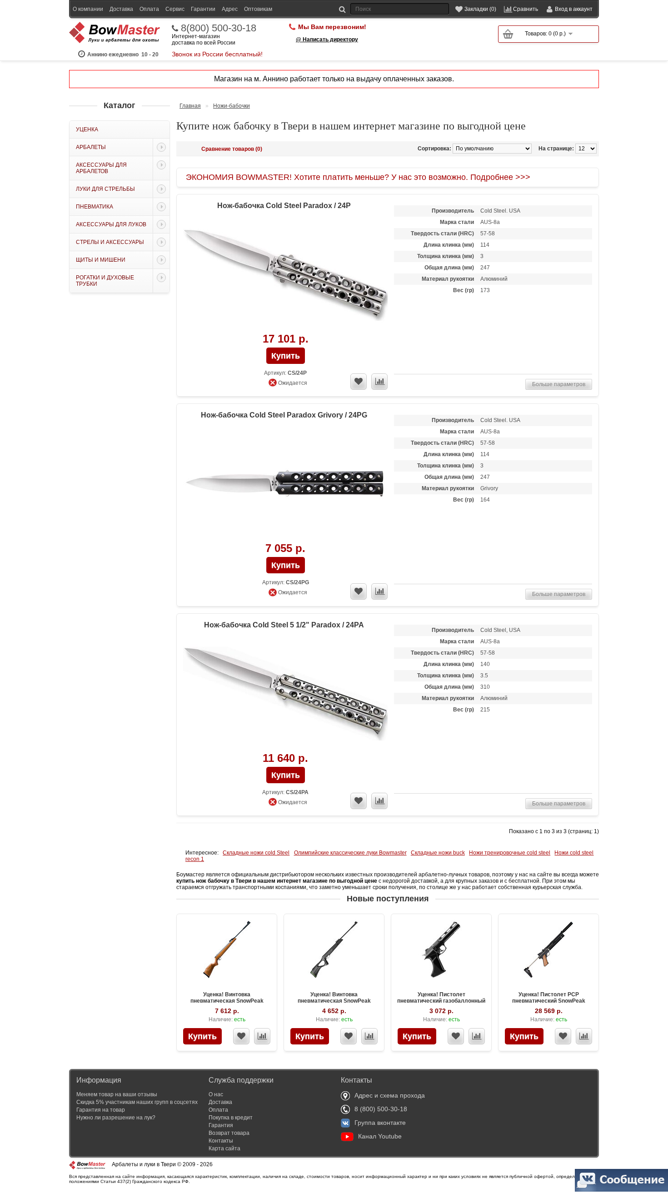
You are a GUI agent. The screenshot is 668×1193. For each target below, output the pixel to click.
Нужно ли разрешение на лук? (115, 1117)
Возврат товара (229, 1133)
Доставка (121, 9)
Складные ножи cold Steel (256, 853)
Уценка (87, 129)
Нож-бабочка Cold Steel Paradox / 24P (284, 205)
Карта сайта (224, 1148)
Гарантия (221, 1125)
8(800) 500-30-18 (218, 28)
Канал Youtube (380, 1136)
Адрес (230, 9)
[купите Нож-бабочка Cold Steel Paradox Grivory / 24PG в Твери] (285, 484)
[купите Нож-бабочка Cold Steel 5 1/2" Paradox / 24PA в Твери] (285, 694)
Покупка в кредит (231, 1117)
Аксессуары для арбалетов (101, 168)
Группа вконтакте (380, 1122)
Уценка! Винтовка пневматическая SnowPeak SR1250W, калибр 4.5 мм (227, 1000)
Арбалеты (91, 147)
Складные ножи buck (438, 853)
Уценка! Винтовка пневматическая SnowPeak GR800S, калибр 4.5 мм (334, 1000)
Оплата (149, 9)
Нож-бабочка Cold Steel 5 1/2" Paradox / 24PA (284, 625)
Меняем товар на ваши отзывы (116, 1094)
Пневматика (94, 207)
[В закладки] (241, 1036)
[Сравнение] (262, 1036)
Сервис (174, 9)
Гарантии (203, 9)
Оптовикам (258, 9)
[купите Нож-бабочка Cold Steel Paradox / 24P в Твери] (285, 275)
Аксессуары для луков (111, 224)
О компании (88, 9)
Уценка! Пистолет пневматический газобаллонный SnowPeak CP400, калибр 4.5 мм (441, 1000)
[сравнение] (379, 381)
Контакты (221, 1141)
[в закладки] (358, 381)
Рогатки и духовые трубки (105, 280)
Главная (190, 106)
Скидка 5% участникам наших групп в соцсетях (137, 1102)
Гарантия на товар (100, 1110)
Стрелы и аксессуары (110, 242)
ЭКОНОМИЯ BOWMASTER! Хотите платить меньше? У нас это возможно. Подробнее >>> (358, 177)
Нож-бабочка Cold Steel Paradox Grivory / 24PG (284, 415)
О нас (216, 1094)
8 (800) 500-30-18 (380, 1109)
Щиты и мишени (100, 260)
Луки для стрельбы (105, 189)
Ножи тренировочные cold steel (509, 853)
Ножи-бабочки (231, 106)
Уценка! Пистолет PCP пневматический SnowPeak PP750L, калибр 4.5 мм (548, 1000)
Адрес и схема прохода (389, 1095)
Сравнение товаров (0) (231, 149)
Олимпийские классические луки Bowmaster (350, 853)
